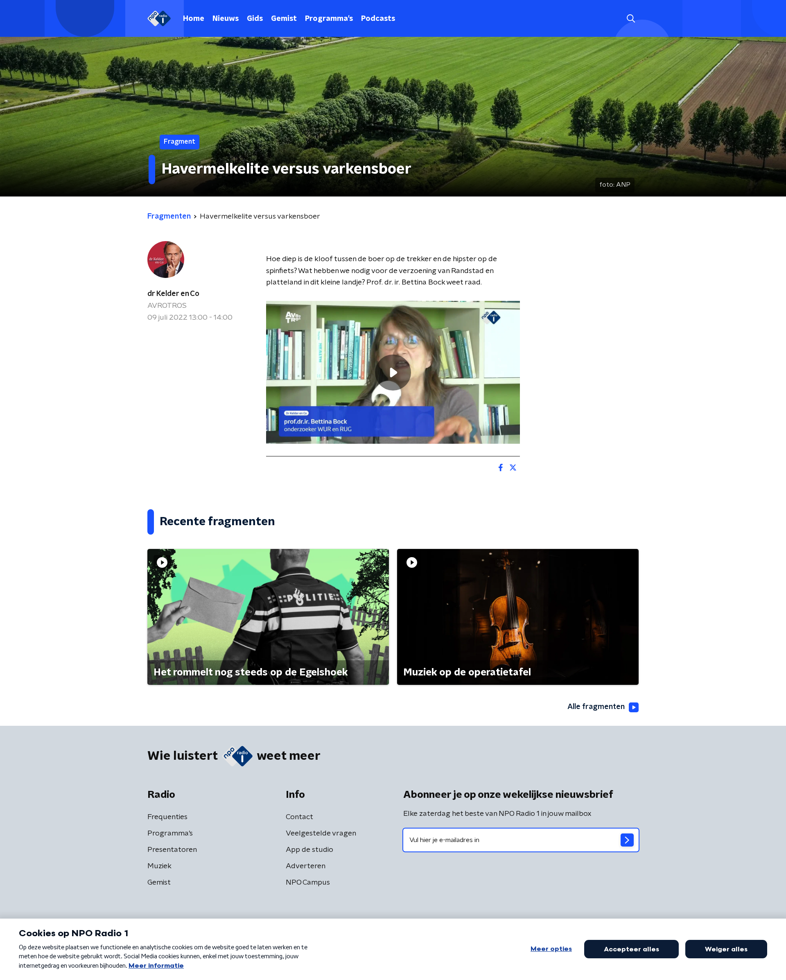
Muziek (159, 866)
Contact (299, 817)
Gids (255, 19)
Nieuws (225, 19)
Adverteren (305, 866)
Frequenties (167, 817)
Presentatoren (172, 850)
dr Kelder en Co (173, 294)
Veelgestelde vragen (321, 833)
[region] (393, 372)
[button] (631, 18)
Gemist (284, 19)
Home (193, 19)
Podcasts (378, 19)
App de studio (309, 850)
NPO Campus (308, 882)
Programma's (329, 19)
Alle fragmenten (596, 707)
